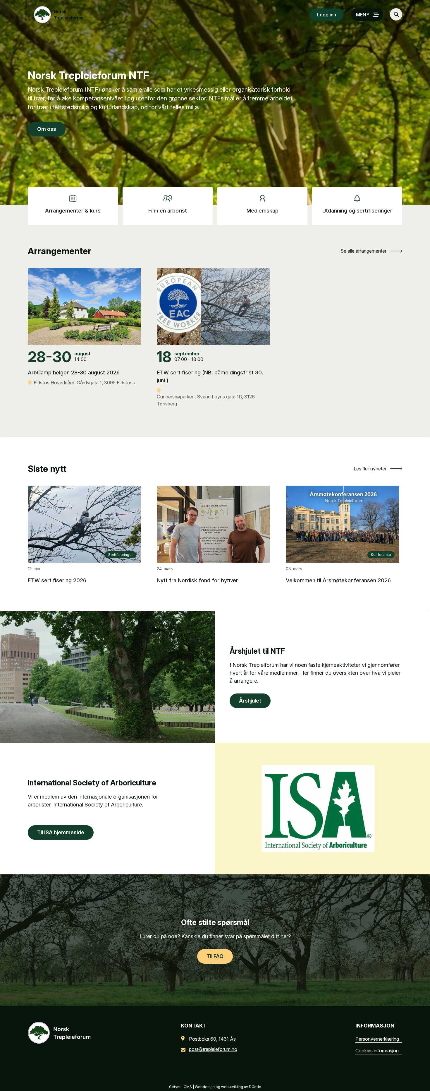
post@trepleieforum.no (213, 1049)
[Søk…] (396, 14)
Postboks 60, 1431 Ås (212, 1039)
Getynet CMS (180, 1087)
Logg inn (326, 15)
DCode (255, 1087)
